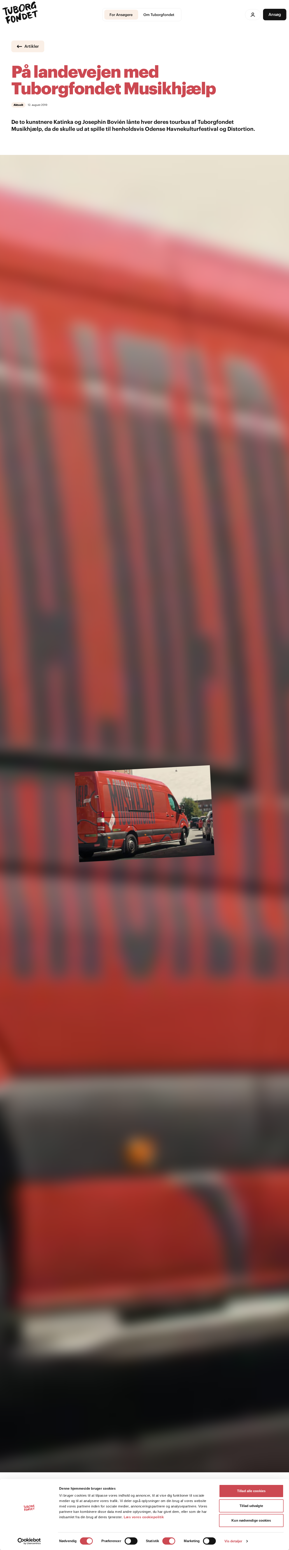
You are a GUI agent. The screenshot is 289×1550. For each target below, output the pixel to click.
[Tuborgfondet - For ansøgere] (21, 14)
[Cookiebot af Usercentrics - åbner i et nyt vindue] (29, 1541)
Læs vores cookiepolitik (144, 1517)
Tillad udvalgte (251, 1506)
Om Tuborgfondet (158, 14)
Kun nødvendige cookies (251, 1520)
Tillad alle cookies (251, 1491)
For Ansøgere (121, 14)
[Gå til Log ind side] (253, 14)
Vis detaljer (233, 1541)
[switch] (131, 1541)
